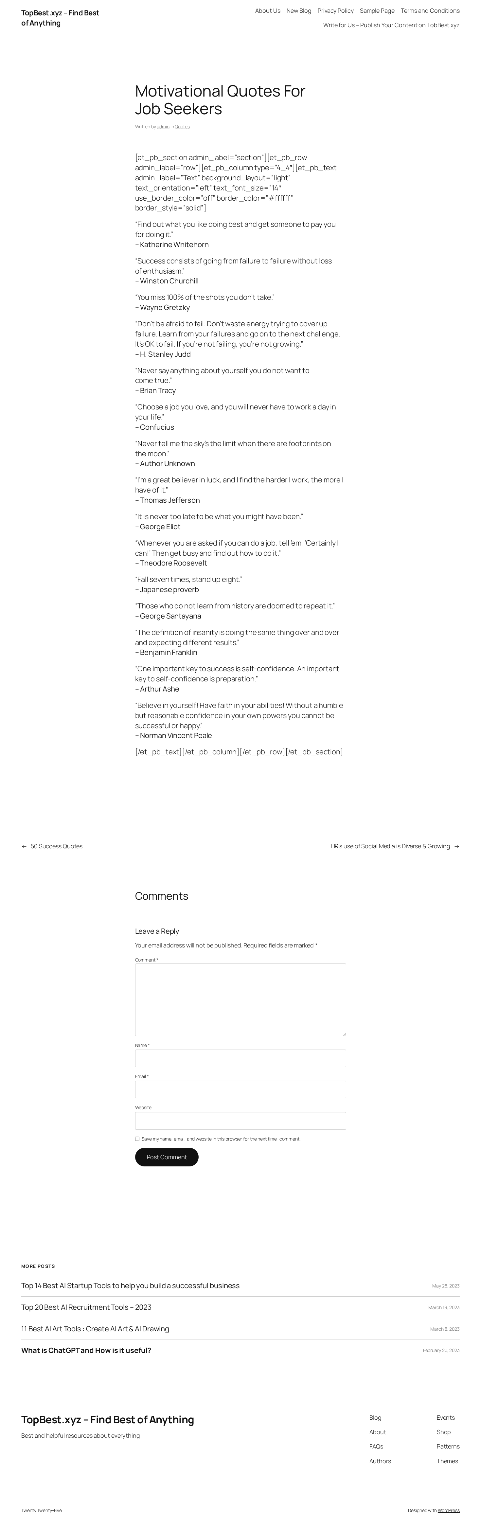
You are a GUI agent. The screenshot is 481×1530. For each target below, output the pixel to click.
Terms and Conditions (430, 10)
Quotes (182, 126)
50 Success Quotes (56, 846)
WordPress (449, 1510)
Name (142, 1045)
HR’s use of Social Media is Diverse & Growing (391, 846)
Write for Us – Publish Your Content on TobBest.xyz (391, 25)
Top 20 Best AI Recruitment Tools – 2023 (86, 1307)
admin (163, 126)
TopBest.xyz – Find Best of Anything (60, 18)
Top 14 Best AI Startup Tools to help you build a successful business (130, 1286)
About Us (267, 10)
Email (142, 1076)
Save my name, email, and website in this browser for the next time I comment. (221, 1139)
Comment (146, 960)
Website (143, 1107)
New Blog (299, 10)
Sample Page (377, 10)
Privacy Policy (336, 10)
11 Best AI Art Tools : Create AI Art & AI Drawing (95, 1329)
